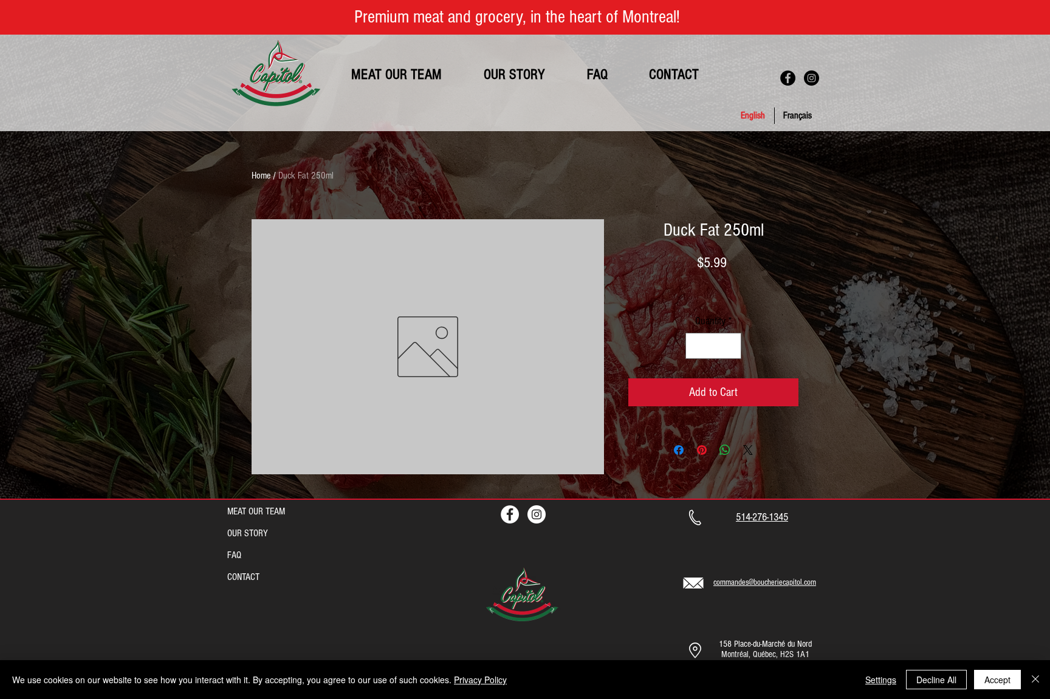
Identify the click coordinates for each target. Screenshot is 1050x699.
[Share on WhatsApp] (725, 450)
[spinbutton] (713, 345)
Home (261, 175)
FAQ (234, 555)
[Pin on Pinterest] (702, 450)
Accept (997, 679)
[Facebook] (787, 78)
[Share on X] (748, 450)
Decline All (936, 679)
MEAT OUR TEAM (256, 511)
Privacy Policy (480, 679)
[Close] (1035, 679)
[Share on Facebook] (678, 450)
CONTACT (243, 576)
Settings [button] (880, 679)
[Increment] (730, 345)
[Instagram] (811, 78)
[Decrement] (696, 345)
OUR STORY (247, 533)
